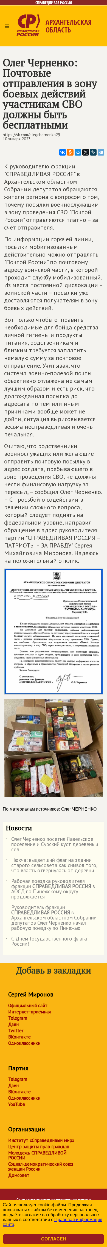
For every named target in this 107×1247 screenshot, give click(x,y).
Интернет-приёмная (29, 1011)
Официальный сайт (27, 1005)
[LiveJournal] (93, 152)
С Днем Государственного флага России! (46, 941)
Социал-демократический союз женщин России (40, 1166)
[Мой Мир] (78, 152)
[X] (85, 152)
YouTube (16, 1104)
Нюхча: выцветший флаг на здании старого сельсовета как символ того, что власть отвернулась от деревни (51, 866)
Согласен (53, 1239)
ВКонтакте (19, 1036)
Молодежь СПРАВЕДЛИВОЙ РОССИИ (37, 1155)
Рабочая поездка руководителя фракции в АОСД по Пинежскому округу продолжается (50, 889)
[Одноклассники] (70, 152)
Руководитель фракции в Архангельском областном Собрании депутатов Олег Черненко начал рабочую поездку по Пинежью (51, 918)
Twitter (15, 1030)
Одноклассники (24, 1043)
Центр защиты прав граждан (38, 1146)
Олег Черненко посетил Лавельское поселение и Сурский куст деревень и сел (52, 845)
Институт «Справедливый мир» (41, 1140)
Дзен (13, 1024)
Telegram (17, 1018)
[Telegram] (101, 152)
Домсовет (18, 1175)
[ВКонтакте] (62, 152)
